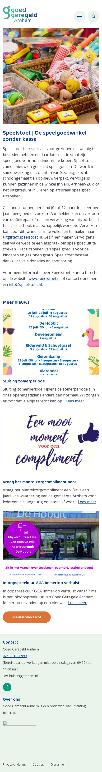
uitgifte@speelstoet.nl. (23, 237)
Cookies (38, 765)
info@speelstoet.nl (25, 284)
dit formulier (31, 231)
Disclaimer (58, 765)
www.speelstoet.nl (44, 278)
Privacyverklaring (14, 765)
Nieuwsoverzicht (26, 617)
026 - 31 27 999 (15, 656)
